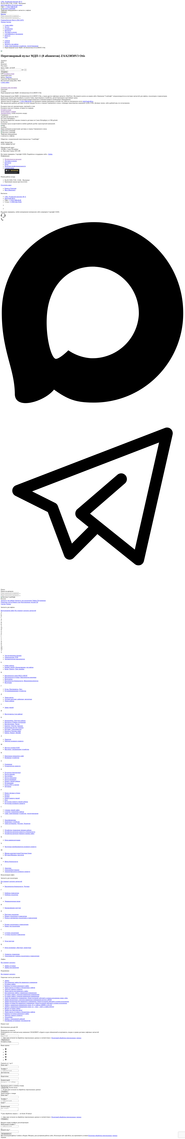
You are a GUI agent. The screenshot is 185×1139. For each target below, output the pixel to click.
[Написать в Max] (92, 403)
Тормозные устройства (12, 822)
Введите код (5, 1130)
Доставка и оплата (11, 32)
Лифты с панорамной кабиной (15, 1019)
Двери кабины (9, 701)
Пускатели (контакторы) (13, 772)
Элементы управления (12, 954)
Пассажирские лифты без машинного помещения (21, 982)
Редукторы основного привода (15, 803)
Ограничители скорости (13, 766)
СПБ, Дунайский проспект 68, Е (11, 1)
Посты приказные (10, 778)
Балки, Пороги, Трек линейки (14, 669)
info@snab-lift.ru (6, 5)
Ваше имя (4, 1065)
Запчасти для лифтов (11, 44)
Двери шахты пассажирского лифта (16, 991)
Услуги (7, 27)
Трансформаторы (10, 820)
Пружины (8, 786)
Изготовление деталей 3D (29, 602)
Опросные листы (6, 602)
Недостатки (4, 1076)
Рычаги (7, 795)
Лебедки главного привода (13, 989)
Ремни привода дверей (12, 798)
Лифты (34, 600)
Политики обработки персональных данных (102, 1135)
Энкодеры (8, 868)
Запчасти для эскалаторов (23, 600)
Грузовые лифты (10, 984)
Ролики (7, 796)
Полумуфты (9, 776)
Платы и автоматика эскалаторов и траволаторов (21, 918)
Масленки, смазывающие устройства (17, 749)
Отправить (5, 1091)
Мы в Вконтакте (10, 190)
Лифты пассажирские (12, 967)
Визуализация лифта (7, 610)
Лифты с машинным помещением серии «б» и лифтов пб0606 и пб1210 (28, 1005)
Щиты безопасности (11, 861)
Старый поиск (9, 168)
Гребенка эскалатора (11, 895)
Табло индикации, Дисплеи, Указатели (17, 823)
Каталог (4, 12)
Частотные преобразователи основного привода (20, 846)
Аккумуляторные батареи (13, 655)
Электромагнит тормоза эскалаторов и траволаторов (22, 956)
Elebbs (50, 154)
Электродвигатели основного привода (17, 871)
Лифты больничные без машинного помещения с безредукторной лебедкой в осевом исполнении (37, 1001)
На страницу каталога (8, 962)
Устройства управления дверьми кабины (18, 830)
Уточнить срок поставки (9, 87)
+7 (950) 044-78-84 (15, 202)
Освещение (8, 764)
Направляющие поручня (13, 908)
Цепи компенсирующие (12, 840)
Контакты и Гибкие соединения (15, 722)
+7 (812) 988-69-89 (11, 7)
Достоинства (5, 1072)
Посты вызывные (10, 779)
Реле (6, 800)
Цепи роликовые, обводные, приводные (18, 947)
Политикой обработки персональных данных (66, 1038)
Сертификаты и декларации (14, 34)
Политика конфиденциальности (15, 166)
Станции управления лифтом (14, 812)
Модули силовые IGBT (12, 747)
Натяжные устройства (12, 757)
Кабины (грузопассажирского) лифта (17, 986)
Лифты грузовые (10, 966)
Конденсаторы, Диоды (12, 724)
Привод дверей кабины (12, 781)
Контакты (8, 30)
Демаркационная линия (12, 901)
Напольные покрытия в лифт (14, 756)
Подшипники (9, 783)
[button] (92, 215)
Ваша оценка (5, 1045)
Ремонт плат (16, 602)
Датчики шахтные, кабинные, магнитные (18, 699)
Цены (6, 164)
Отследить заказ (17, 5)
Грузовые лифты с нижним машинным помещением (22, 996)
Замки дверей (9, 707)
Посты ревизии (10, 774)
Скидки (8, 22)
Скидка (3, 604)
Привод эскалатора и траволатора (16, 916)
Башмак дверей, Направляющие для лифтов (19, 667)
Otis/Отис (8, 77)
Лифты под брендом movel (13, 1010)
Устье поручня (9, 941)
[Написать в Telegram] (92, 588)
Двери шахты (9, 697)
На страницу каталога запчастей (25, 610)
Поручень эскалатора (12, 914)
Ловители (8, 739)
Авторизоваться (6, 1133)
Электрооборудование (12, 870)
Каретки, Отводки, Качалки (14, 726)
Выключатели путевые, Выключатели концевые (20, 677)
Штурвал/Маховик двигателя (14, 855)
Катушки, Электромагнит (13, 729)
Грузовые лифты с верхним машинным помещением (22, 994)
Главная (7, 41)
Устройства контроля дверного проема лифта (19, 833)
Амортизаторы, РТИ (11, 657)
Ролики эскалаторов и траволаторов (16, 924)
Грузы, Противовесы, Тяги (13, 689)
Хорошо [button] (3, 1137)
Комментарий (5, 1080)
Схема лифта (9, 25)
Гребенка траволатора (12, 893)
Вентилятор (8, 679)
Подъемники (41, 600)
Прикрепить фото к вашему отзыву (12, 1085)
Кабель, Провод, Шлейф (13, 733)
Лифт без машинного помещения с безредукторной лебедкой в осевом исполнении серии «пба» (36, 998)
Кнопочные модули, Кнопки (14, 727)
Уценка (3, 22)
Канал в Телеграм (10, 188)
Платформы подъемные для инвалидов (17, 1020)
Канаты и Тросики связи (13, 731)
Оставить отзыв (9, 74)
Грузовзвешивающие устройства (15, 691)
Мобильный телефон (8, 1124)
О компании (9, 29)
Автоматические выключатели (15, 659)
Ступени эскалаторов (12, 933)
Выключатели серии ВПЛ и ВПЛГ (16, 675)
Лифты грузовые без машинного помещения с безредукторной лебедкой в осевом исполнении (36, 1003)
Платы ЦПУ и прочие (12, 785)
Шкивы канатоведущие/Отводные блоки (18, 853)
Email (3, 1034)
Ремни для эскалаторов (12, 926)
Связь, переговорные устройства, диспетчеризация (21, 46)
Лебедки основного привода (14, 741)
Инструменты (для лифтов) (14, 714)
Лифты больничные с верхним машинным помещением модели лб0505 (28, 1000)
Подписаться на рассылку (13, 159)
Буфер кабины (9, 665)
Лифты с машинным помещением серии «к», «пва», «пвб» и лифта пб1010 (29, 1007)
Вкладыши (8, 682)
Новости (7, 35)
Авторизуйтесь (6, 113)
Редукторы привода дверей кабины (16, 802)
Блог (6, 37)
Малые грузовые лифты (12, 1008)
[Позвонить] (2, 220)
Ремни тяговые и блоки (12, 793)
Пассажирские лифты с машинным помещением (21, 993)
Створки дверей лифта (12, 810)
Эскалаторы (9, 1017)
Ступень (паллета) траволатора (15, 934)
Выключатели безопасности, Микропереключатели (21, 681)
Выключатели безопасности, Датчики (17, 886)
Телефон (4, 1069)
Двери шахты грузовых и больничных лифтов (20, 987)
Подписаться (5, 1040)
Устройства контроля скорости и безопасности (20, 832)
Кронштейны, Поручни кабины (15, 720)
